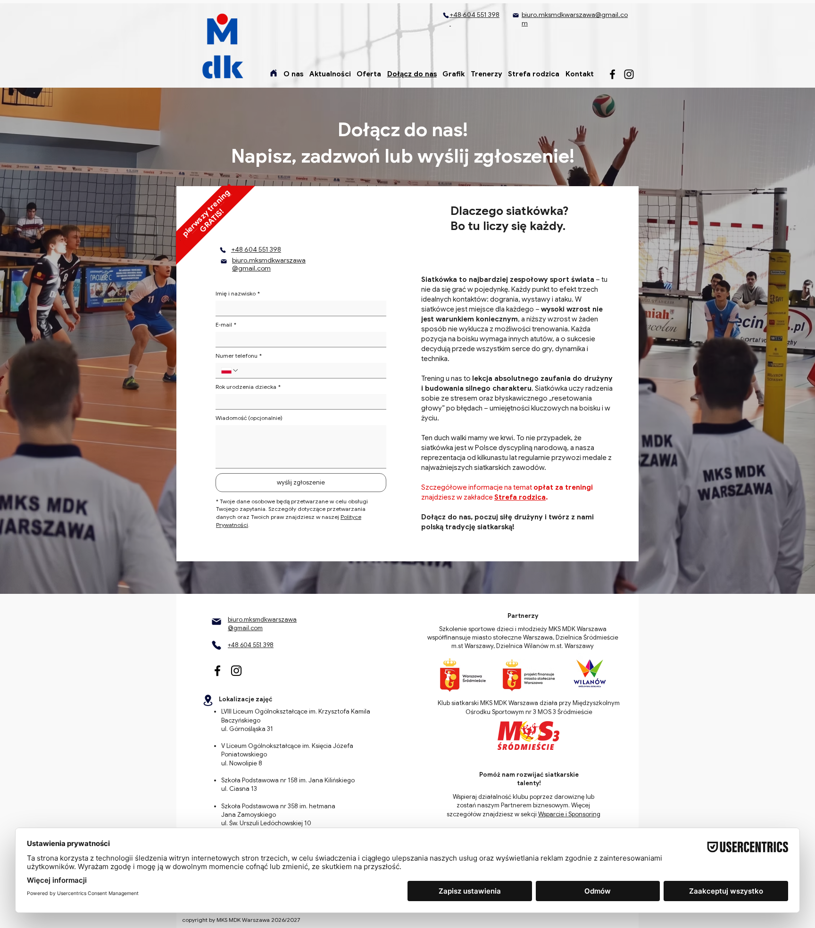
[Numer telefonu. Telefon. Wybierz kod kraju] (230, 370)
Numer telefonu (239, 355)
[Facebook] (612, 74)
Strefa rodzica (520, 497)
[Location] (208, 700)
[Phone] (446, 15)
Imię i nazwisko (238, 293)
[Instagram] (629, 74)
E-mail (226, 324)
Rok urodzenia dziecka (248, 386)
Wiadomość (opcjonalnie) (249, 417)
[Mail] (515, 15)
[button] (294, 74)
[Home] (273, 73)
